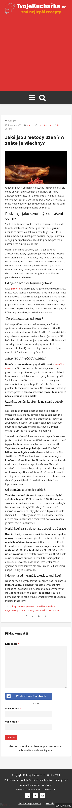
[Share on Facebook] (26, 616)
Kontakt (50, 803)
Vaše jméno (13, 708)
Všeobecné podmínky (29, 803)
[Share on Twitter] (33, 616)
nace (29, 124)
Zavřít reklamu (63, 805)
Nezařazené (45, 124)
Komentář (12, 643)
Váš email (12, 721)
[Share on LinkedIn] (39, 616)
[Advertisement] (36, 53)
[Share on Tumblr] (46, 616)
